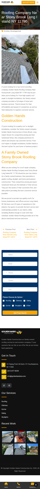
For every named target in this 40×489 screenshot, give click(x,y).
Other (28, 306)
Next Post (31, 229)
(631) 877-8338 (28, 2)
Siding (29, 301)
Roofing (8, 301)
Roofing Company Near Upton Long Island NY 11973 (30, 235)
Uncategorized (15, 31)
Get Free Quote (20, 313)
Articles (7, 31)
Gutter (8, 306)
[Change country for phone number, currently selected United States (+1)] (5, 273)
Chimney (19, 301)
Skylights (18, 306)
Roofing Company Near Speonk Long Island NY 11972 (10, 235)
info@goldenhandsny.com (16, 376)
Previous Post (10, 229)
